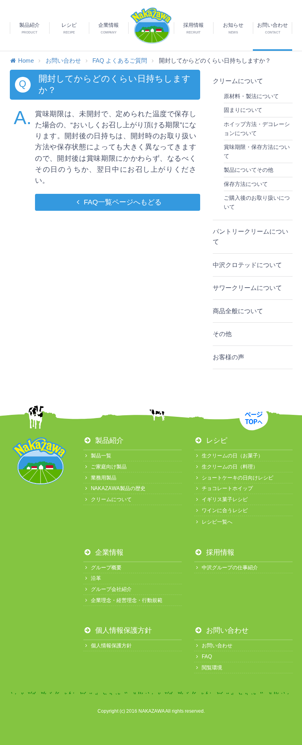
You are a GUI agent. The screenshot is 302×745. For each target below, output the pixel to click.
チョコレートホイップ (227, 488)
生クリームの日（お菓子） (232, 456)
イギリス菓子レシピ (225, 499)
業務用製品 (103, 478)
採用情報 (219, 552)
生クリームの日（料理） (230, 467)
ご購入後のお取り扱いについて (257, 202)
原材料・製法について (251, 96)
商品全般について (238, 311)
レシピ (215, 440)
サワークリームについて (247, 287)
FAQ (207, 657)
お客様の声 (228, 357)
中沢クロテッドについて (247, 265)
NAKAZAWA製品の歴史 (118, 488)
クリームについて (238, 81)
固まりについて (243, 110)
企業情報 (108, 552)
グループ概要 (106, 567)
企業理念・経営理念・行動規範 (126, 600)
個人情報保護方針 (122, 630)
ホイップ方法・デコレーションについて (257, 128)
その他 (222, 334)
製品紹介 (108, 440)
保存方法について (246, 184)
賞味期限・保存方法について (257, 151)
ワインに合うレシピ (225, 510)
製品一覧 (101, 456)
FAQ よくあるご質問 (119, 60)
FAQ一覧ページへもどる (122, 202)
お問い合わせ (63, 60)
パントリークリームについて (250, 236)
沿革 (96, 578)
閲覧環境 (212, 668)
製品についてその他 (248, 170)
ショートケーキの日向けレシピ (237, 478)
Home (26, 60)
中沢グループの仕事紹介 (230, 567)
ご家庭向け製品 (109, 467)
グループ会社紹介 (111, 589)
